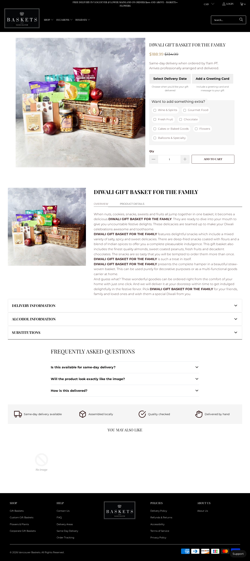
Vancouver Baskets (29, 552)
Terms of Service (159, 530)
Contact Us (63, 510)
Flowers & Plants (19, 524)
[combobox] (228, 20)
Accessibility (157, 524)
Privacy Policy (158, 537)
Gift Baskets (17, 510)
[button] (49, 20)
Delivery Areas (65, 524)
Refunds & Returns (161, 517)
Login (229, 3)
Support (238, 554)
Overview (101, 203)
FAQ (59, 517)
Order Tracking (65, 537)
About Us (202, 510)
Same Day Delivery (67, 530)
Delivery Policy (158, 510)
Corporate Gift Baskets (23, 530)
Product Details (132, 203)
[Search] (241, 20)
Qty (151, 151)
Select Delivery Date (170, 79)
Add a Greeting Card (212, 79)
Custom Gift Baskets (21, 517)
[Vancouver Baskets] (22, 18)
